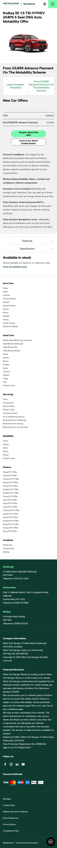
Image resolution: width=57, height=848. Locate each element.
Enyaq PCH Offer (10, 528)
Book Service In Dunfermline (15, 427)
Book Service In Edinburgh (14, 420)
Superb (6, 302)
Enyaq (5, 319)
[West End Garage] (11, 4)
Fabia (5, 288)
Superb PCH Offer (11, 524)
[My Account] (44, 4)
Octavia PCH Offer (11, 510)
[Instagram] (11, 764)
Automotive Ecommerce (27, 843)
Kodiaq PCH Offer (11, 521)
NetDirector (8, 843)
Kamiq (6, 309)
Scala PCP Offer (10, 475)
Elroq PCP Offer (10, 500)
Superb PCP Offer (11, 493)
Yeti (4, 382)
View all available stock (15, 266)
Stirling (6, 552)
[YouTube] (23, 764)
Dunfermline (8, 548)
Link (5, 747)
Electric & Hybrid (10, 326)
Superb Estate (9, 305)
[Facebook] (5, 764)
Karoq (5, 312)
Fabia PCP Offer (10, 472)
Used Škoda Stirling (11, 350)
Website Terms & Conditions (15, 811)
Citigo (5, 378)
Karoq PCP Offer (10, 486)
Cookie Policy (9, 805)
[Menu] (52, 4)
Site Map (7, 799)
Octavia (6, 295)
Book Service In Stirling (13, 423)
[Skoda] (29, 4)
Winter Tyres (8, 409)
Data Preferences (10, 818)
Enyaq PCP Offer (10, 496)
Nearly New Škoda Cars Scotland (17, 340)
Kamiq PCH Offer (10, 514)
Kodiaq (6, 316)
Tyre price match (10, 413)
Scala (5, 291)
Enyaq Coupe (9, 323)
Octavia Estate (9, 298)
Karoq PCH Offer (10, 517)
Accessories (8, 403)
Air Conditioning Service (14, 416)
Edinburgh (7, 545)
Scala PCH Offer (10, 507)
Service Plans (8, 406)
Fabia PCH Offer (10, 503)
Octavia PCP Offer (11, 479)
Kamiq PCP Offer (10, 482)
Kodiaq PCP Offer (11, 489)
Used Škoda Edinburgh (13, 344)
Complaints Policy (11, 831)
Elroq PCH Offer (10, 531)
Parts (5, 399)
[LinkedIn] (17, 764)
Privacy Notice (9, 824)
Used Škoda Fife (10, 347)
